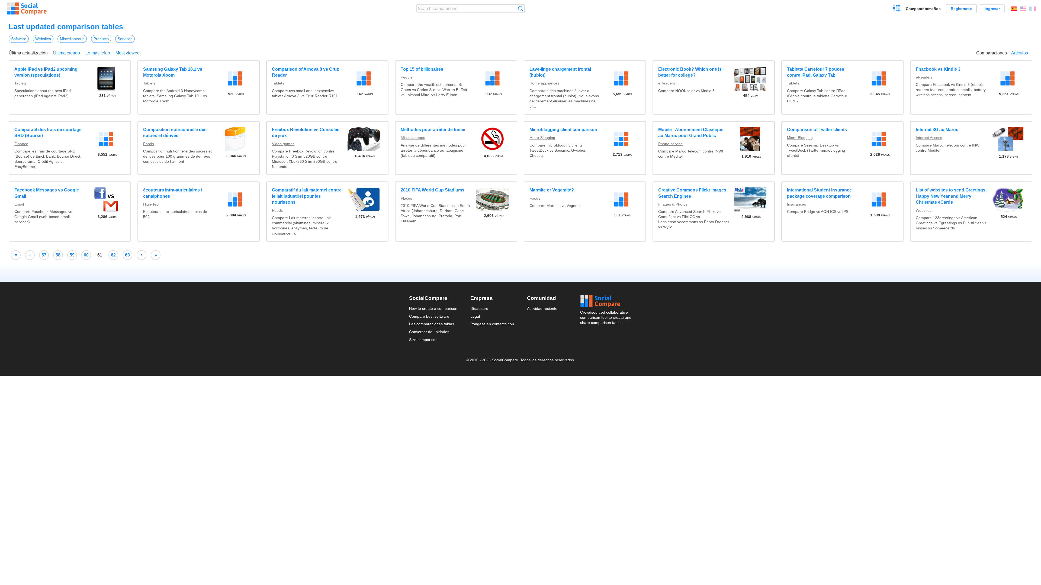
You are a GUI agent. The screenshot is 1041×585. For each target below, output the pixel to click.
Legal (475, 316)
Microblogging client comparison (563, 129)
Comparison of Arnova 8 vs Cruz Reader (305, 72)
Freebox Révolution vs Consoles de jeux (305, 132)
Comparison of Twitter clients (817, 129)
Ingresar (992, 8)
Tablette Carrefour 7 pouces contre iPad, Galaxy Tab (815, 72)
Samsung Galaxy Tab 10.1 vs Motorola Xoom (172, 72)
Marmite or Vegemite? (551, 190)
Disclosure (479, 308)
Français (1032, 8)
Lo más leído (97, 53)
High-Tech (151, 204)
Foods (148, 144)
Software (18, 39)
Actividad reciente (542, 308)
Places (406, 198)
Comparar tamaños (923, 8)
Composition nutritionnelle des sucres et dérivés (175, 132)
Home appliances (544, 83)
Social (606, 301)
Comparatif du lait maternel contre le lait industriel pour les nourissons (307, 196)
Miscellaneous (72, 39)
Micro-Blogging (542, 137)
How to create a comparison (433, 308)
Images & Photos (672, 204)
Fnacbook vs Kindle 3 (938, 69)
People (407, 77)
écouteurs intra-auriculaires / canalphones (172, 193)
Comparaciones (991, 53)
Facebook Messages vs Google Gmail (46, 193)
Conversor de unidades (429, 332)
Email (19, 204)
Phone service (670, 144)
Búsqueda (520, 8)
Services (125, 39)
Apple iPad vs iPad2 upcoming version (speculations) (46, 72)
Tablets (20, 83)
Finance (21, 144)
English (1023, 8)
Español (1014, 8)
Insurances (796, 204)
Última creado (66, 53)
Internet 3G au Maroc (937, 129)
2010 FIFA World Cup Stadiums (432, 190)
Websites (43, 39)
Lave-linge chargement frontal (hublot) (560, 72)
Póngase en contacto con (492, 324)
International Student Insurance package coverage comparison (819, 193)
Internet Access (929, 137)
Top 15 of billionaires (422, 69)
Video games (283, 144)
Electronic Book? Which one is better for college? (690, 72)
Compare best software (429, 316)
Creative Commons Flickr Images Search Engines (692, 193)
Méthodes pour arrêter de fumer (433, 129)
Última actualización (28, 53)
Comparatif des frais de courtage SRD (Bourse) (48, 132)
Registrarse (961, 8)
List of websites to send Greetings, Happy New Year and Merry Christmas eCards (951, 196)
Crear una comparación (897, 9)
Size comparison (423, 339)
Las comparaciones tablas (431, 324)
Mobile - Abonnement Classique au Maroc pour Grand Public (691, 132)
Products (101, 39)
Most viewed (127, 53)
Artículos (1019, 53)
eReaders (666, 83)
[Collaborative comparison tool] (26, 8)
